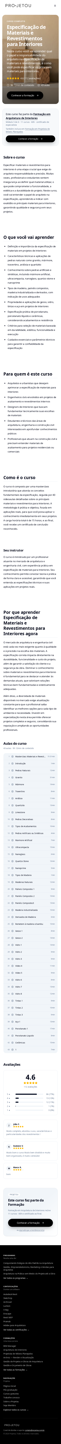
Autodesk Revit (10, 1294)
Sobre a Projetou (11, 1401)
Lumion (6, 1306)
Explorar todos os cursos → (16, 1409)
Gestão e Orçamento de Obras (17, 1365)
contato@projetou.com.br (35, 1430)
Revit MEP (7, 1317)
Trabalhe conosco (11, 1397)
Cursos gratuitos (11, 1393)
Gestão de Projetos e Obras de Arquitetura (23, 1361)
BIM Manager (9, 1346)
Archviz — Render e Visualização (18, 1357)
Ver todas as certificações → (16, 1329)
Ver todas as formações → (15, 1369)
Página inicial (9, 1386)
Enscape (7, 1313)
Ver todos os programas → (15, 1278)
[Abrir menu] (55, 5)
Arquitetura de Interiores (15, 1349)
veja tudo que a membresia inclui (31, 1230)
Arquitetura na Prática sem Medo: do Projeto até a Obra (29, 1273)
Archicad (7, 1302)
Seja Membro (9, 1405)
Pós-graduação (10, 1389)
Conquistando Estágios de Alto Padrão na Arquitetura (28, 1263)
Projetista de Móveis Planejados (18, 1353)
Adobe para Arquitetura (14, 1325)
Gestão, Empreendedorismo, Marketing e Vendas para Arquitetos (28, 1268)
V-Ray (6, 1309)
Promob (7, 1321)
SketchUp (7, 1298)
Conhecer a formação (22, 95)
